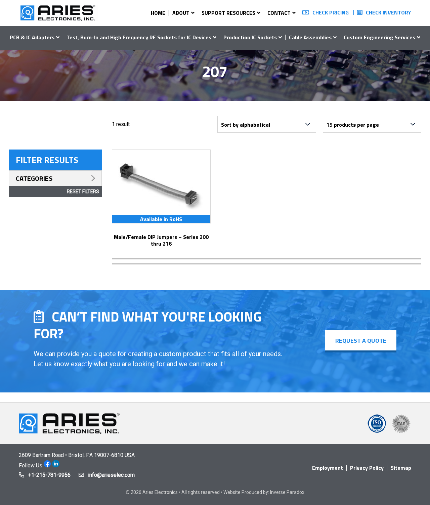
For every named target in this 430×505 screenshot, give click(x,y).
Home (158, 13)
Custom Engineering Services (379, 37)
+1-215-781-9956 (49, 475)
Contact (279, 13)
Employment (327, 468)
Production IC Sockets (250, 37)
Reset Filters (83, 191)
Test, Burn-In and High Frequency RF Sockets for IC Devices (139, 37)
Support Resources (228, 13)
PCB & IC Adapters (32, 37)
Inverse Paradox (287, 492)
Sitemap (401, 468)
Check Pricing (330, 12)
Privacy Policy (367, 468)
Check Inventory (388, 12)
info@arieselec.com (111, 475)
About (180, 13)
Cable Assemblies (310, 37)
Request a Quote (360, 340)
